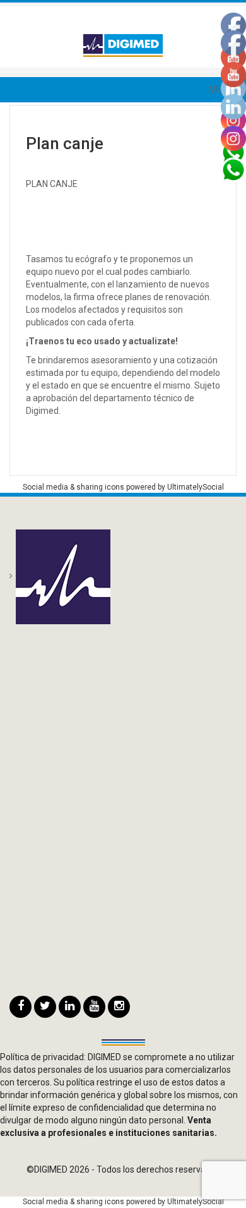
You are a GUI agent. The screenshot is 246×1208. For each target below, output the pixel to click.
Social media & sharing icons (74, 487)
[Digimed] (123, 44)
